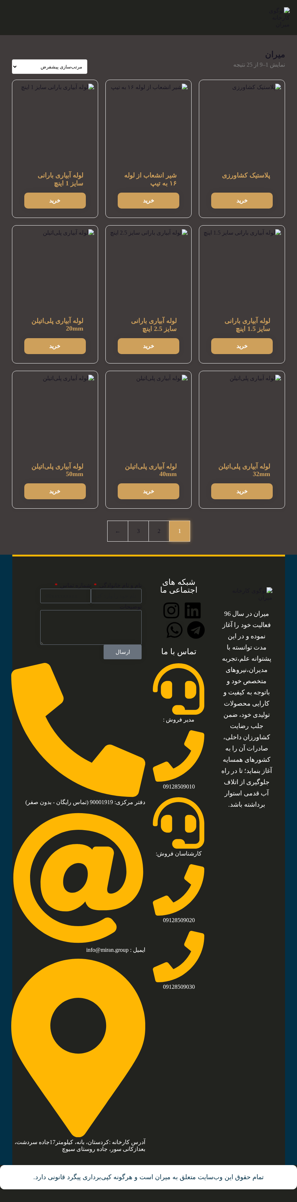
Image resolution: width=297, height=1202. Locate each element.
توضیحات (131, 607)
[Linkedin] (193, 610)
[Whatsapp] (175, 630)
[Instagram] (171, 610)
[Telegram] (196, 630)
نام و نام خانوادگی (120, 585)
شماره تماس (75, 585)
